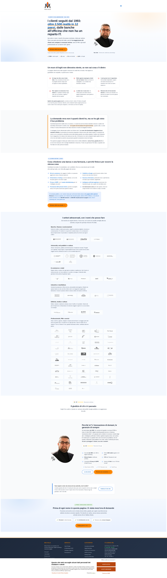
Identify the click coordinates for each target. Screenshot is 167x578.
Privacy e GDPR (54, 182)
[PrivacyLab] (93, 573)
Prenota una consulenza (102, 472)
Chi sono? (46, 551)
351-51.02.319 (112, 550)
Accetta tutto (106, 564)
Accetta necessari (106, 569)
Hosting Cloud (88, 554)
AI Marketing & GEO (68, 548)
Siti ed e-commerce (55, 173)
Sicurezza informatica (88, 177)
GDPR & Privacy (88, 552)
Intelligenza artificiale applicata (90, 182)
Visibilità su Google (87, 173)
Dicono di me (47, 556)
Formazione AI (67, 552)
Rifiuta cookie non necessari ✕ (108, 559)
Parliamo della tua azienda (56, 49)
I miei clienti (46, 554)
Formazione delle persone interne (58, 186)
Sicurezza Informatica (89, 556)
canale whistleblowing (67, 182)
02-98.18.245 (114, 548)
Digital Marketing (88, 548)
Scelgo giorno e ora (82, 525)
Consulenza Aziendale (89, 546)
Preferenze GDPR (106, 573)
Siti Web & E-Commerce (90, 550)
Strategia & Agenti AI (68, 550)
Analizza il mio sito (106, 488)
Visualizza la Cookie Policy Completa (60, 572)
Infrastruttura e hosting (56, 177)
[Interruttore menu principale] (121, 6)
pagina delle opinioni (92, 194)
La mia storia (87, 472)
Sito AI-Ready (67, 546)
